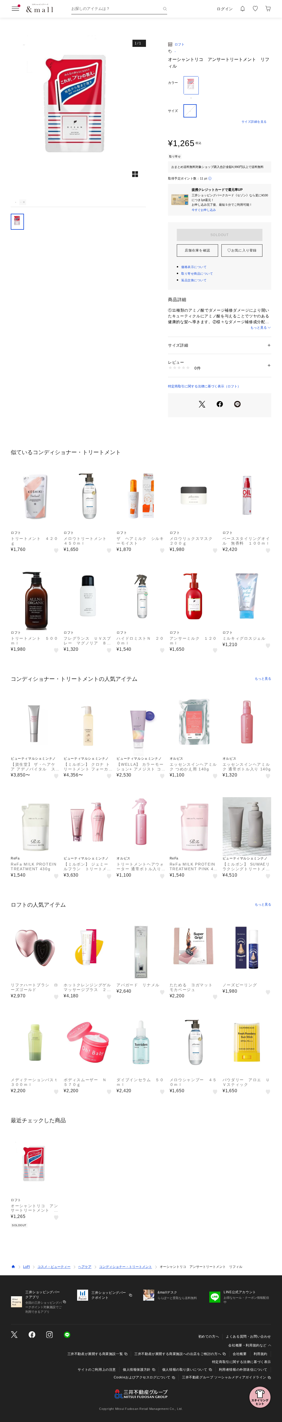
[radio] (191, 88)
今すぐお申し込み (204, 209)
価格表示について (194, 267)
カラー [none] (173, 83)
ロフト (180, 44)
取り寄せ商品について (197, 273)
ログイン (225, 9)
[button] (78, 116)
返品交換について (194, 280)
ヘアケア (84, 1267)
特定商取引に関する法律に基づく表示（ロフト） (204, 386)
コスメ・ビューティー (53, 1267)
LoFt (26, 1267)
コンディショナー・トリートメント (125, 1267)
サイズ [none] (173, 111)
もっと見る (258, 328)
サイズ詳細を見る (254, 121)
